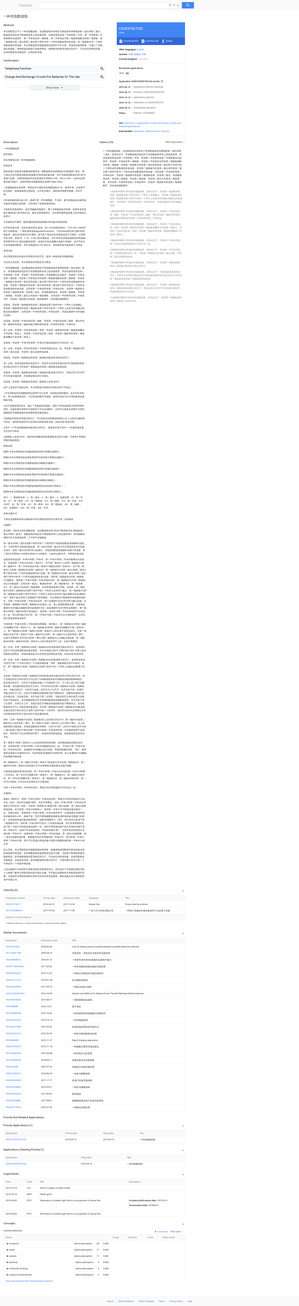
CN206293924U (13, 1093)
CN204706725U (13, 1020)
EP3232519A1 (13, 904)
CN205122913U (13, 1033)
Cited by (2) (129, 123)
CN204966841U (13, 959)
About (110, 1301)
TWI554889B (12, 1006)
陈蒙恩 (137, 54)
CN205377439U (13, 1107)
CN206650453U (13, 1080)
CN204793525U (13, 1046)
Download (162, 1231)
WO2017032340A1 (15, 966)
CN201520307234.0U (16, 1139)
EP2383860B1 (12, 1040)
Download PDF (130, 41)
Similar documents (159, 123)
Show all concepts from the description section (29, 1281)
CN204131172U (13, 980)
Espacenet (138, 131)
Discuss (165, 131)
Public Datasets (146, 1301)
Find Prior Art (151, 41)
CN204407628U (13, 999)
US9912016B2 (13, 946)
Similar (169, 41)
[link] (12, 1243)
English (140, 49)
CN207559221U (13, 1073)
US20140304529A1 (15, 993)
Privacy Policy (176, 1301)
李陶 (130, 54)
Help (189, 1301)
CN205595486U (13, 1087)
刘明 (144, 54)
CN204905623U (13, 973)
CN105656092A (13, 1053)
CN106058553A (13, 1013)
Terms (162, 1301)
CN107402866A (14, 910)
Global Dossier (152, 131)
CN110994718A (13, 953)
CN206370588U (13, 1100)
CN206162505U (13, 986)
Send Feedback (126, 1301)
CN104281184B (13, 1026)
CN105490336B (13, 1060)
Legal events (143, 123)
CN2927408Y (12, 1066)
